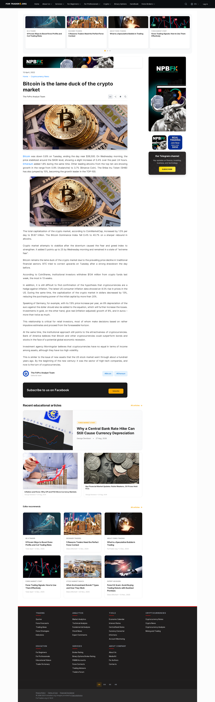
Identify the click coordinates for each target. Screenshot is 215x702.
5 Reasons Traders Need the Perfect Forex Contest (86, 35)
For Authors (113, 660)
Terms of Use (53, 693)
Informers (113, 635)
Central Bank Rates (116, 627)
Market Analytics (79, 619)
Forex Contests (78, 664)
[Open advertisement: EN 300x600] (167, 94)
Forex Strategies (42, 631)
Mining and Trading (153, 631)
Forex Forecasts (42, 623)
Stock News (77, 631)
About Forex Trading (118, 31)
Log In (205, 4)
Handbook (134, 4)
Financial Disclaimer (67, 693)
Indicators (40, 635)
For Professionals (91, 4)
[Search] (185, 3)
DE (110, 684)
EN (99, 684)
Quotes (39, 619)
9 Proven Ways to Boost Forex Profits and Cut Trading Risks (44, 35)
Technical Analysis (79, 623)
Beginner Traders (75, 31)
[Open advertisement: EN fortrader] (68, 62)
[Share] (115, 97)
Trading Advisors (79, 668)
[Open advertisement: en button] (159, 142)
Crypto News (151, 623)
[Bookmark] (120, 97)
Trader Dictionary (43, 664)
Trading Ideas (41, 627)
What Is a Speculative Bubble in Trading (126, 34)
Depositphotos (77, 695)
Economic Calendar (116, 619)
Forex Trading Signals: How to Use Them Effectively (168, 35)
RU (105, 684)
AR (116, 684)
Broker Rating (77, 652)
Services (58, 4)
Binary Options (120, 4)
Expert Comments (79, 635)
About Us (46, 4)
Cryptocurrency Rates (154, 619)
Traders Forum (78, 672)
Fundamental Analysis (81, 627)
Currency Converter (117, 631)
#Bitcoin (108, 373)
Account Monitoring (117, 639)
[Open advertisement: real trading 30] (175, 142)
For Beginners (73, 4)
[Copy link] (125, 97)
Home (36, 4)
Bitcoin (26, 156)
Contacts (113, 664)
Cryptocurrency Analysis (155, 627)
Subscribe (116, 391)
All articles (135, 405)
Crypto (106, 4)
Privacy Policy (40, 693)
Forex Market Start (159, 31)
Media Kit (112, 656)
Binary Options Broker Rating (83, 656)
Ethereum (28, 164)
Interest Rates (115, 623)
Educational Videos (43, 660)
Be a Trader (31, 31)
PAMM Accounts (79, 660)
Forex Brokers (147, 4)
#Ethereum (120, 373)
